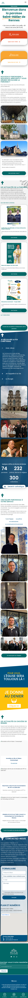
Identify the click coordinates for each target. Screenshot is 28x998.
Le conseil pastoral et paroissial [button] (14, 524)
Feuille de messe (23, 996)
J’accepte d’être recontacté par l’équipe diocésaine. (12, 893)
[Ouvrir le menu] (25, 2)
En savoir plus (14, 763)
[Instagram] (14, 956)
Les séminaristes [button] (13, 521)
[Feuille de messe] (23, 994)
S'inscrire (3, 971)
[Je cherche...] (4, 994)
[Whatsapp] (16, 956)
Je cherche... (4, 996)
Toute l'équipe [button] (9, 519)
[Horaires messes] (14, 994)
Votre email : (3, 963)
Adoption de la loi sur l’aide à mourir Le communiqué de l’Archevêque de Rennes (14, 816)
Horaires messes (14, 996)
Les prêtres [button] (19, 519)
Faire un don (14, 6)
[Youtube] (11, 956)
